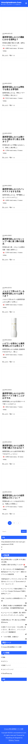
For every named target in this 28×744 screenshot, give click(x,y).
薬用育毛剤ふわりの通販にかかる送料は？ (13, 38)
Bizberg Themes (14, 740)
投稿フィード (6, 665)
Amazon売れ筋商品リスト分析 (12, 647)
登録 (3, 657)
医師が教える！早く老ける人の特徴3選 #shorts (13, 621)
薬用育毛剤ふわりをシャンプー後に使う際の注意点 (13, 241)
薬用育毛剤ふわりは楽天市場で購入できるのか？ (13, 446)
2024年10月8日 (7, 185)
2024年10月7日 (7, 288)
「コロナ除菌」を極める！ (10, 637)
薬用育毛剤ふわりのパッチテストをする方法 (13, 190)
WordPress (9, 738)
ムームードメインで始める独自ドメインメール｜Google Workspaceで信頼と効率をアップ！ (13, 591)
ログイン (5, 661)
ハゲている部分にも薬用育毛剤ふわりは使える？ (13, 344)
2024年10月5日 (7, 442)
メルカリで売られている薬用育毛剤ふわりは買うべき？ (13, 293)
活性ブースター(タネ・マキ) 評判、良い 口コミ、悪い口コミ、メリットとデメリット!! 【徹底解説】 (13, 629)
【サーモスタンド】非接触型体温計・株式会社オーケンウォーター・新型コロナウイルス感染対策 (13, 571)
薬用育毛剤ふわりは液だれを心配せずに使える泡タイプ (13, 139)
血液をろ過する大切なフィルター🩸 (13, 565)
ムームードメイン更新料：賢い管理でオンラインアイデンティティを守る (13, 614)
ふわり (6, 55)
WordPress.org (7, 673)
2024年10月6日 (7, 340)
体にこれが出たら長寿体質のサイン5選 (13, 599)
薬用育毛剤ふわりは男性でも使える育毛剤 (13, 88)
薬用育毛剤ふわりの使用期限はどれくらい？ (13, 496)
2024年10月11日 (7, 33)
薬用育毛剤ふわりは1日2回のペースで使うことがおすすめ (13, 395)
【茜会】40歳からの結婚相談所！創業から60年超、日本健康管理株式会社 (13, 607)
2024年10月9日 (7, 83)
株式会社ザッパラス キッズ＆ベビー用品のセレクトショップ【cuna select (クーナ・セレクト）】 (14, 581)
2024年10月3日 (7, 492)
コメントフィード (8, 669)
